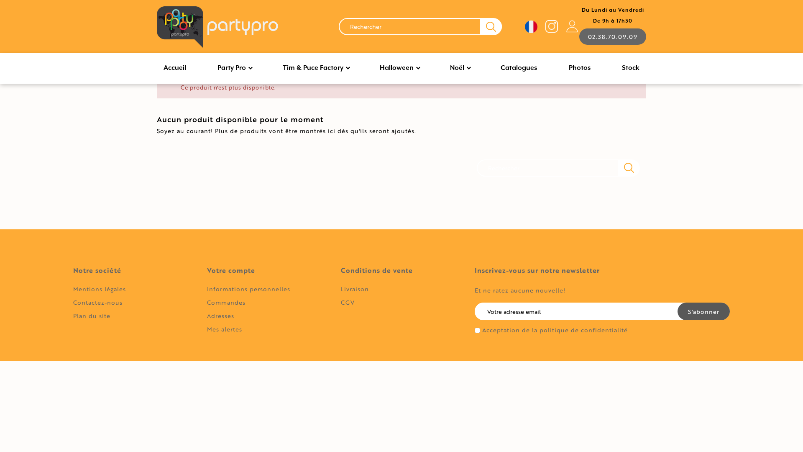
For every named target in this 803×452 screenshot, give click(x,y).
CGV (348, 302)
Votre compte (231, 270)
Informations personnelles (248, 289)
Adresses (220, 316)
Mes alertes (224, 329)
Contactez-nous (98, 302)
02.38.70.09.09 (612, 37)
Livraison (355, 289)
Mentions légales (99, 289)
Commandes (226, 302)
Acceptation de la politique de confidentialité (555, 330)
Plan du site (91, 316)
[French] (531, 26)
